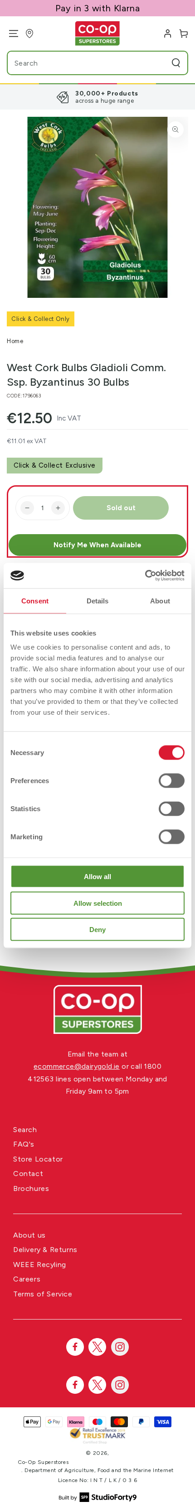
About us (29, 1235)
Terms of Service (43, 1294)
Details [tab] (98, 600)
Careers (26, 1279)
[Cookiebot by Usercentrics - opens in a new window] (145, 576)
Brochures (31, 1188)
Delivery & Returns (45, 1249)
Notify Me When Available (97, 545)
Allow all (97, 876)
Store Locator (38, 1159)
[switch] (172, 781)
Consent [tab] (35, 600)
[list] (97, 97)
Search (25, 1129)
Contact (28, 1173)
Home (15, 341)
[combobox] (80, 63)
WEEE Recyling (39, 1264)
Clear (158, 63)
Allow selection (97, 903)
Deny (97, 929)
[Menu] (10, 33)
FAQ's (23, 1144)
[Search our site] (175, 62)
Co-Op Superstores (43, 1462)
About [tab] (160, 600)
